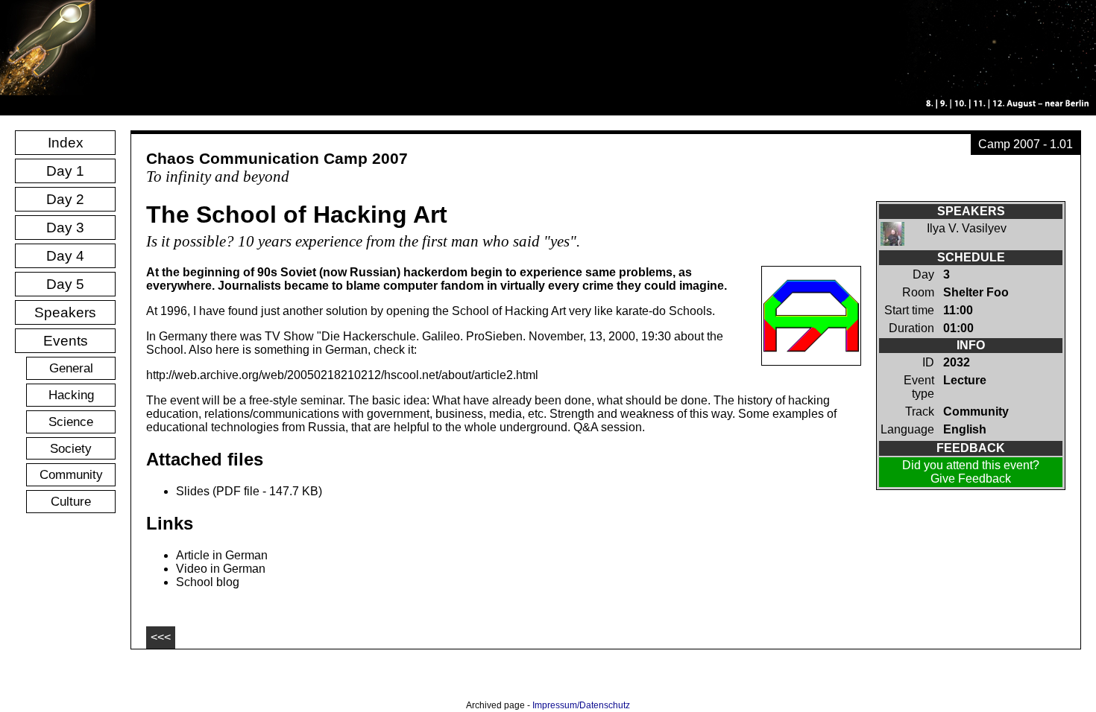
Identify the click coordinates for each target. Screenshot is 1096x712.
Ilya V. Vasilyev (967, 228)
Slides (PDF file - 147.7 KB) (249, 491)
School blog (207, 582)
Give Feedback (970, 478)
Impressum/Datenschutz (581, 705)
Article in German (222, 555)
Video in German (220, 568)
